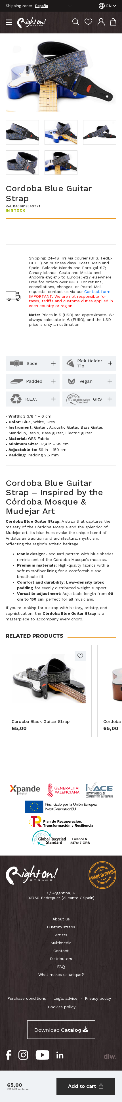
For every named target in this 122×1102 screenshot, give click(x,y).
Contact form (97, 291)
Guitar (40, 427)
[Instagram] (23, 1055)
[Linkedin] (60, 1055)
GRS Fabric (38, 438)
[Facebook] (8, 1055)
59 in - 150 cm (52, 449)
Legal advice (65, 998)
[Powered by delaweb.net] (110, 1056)
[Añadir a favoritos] (80, 656)
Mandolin (17, 433)
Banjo (33, 433)
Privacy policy (98, 998)
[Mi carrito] (113, 22)
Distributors (61, 958)
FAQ (61, 966)
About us (61, 919)
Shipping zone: (19, 6)
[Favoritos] (88, 22)
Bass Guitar (91, 427)
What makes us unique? (61, 974)
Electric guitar (78, 433)
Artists (61, 935)
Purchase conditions (26, 998)
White (38, 422)
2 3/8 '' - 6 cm (37, 416)
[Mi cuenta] (101, 22)
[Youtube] (42, 1055)
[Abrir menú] (9, 22)
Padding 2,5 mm (43, 455)
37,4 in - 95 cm (54, 444)
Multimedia (61, 943)
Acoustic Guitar (63, 427)
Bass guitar (52, 433)
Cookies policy (61, 1007)
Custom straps (61, 927)
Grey (51, 422)
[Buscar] (75, 22)
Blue (26, 422)
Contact (61, 950)
